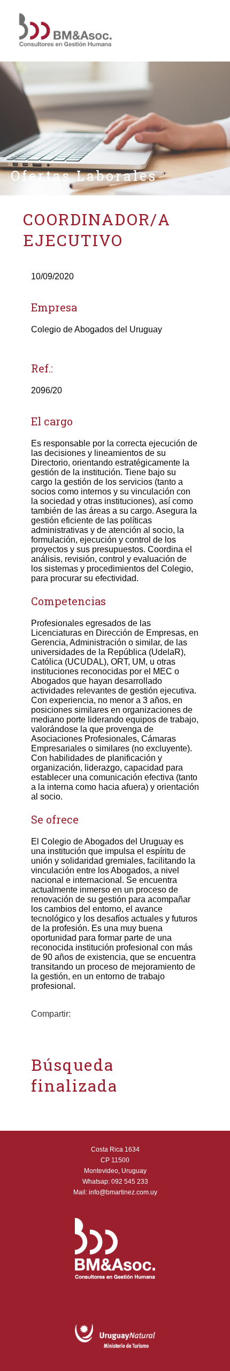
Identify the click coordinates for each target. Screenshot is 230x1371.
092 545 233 (129, 1181)
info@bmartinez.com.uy (123, 1192)
